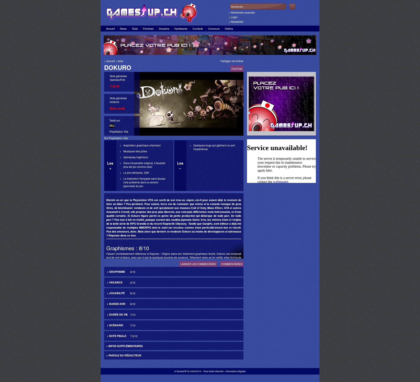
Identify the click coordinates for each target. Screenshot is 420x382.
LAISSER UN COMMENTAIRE (198, 264)
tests (120, 61)
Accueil (110, 28)
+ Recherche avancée (242, 12)
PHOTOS (236, 69)
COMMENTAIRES (231, 264)
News (123, 28)
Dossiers (164, 28)
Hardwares (180, 28)
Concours (214, 28)
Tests (135, 28)
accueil (110, 61)
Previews (148, 28)
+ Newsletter (236, 21)
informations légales (236, 371)
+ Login (233, 17)
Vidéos (229, 28)
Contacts (197, 28)
